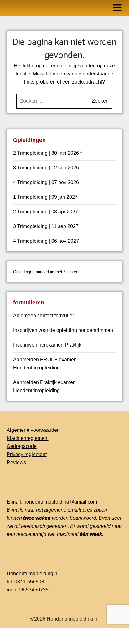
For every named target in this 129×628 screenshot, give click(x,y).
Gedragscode (22, 446)
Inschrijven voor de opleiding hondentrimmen (63, 330)
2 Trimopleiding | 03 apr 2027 (45, 211)
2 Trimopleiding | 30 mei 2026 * (47, 153)
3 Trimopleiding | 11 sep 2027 (46, 226)
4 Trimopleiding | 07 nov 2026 (46, 182)
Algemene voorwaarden (33, 430)
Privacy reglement (27, 454)
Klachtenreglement (28, 438)
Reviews (16, 462)
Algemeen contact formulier (43, 315)
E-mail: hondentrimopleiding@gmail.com (52, 501)
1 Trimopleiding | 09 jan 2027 (45, 197)
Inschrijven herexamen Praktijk (47, 345)
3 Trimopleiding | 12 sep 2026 (46, 167)
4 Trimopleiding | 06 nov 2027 (46, 241)
